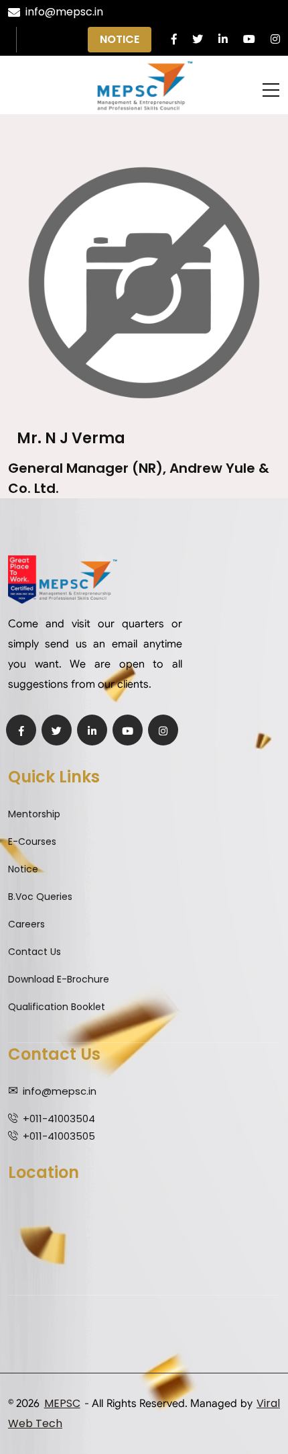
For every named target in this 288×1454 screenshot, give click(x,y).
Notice (119, 39)
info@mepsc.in (64, 11)
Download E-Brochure (58, 979)
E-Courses (32, 841)
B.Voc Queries (40, 896)
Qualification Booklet (56, 1006)
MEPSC (62, 1403)
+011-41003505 (59, 1136)
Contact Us (34, 951)
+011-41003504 (59, 1118)
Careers (26, 924)
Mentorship (34, 814)
